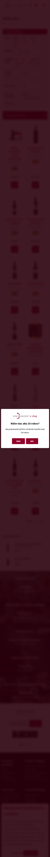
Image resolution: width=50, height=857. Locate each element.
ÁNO (18, 441)
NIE (32, 441)
